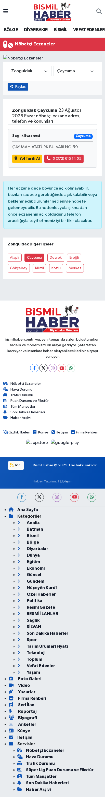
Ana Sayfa (27, 509)
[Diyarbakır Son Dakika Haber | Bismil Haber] (52, 11)
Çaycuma (34, 257)
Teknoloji (35, 653)
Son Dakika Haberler (47, 633)
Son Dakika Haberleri (27, 412)
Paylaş (20, 87)
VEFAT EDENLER (89, 30)
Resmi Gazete (40, 607)
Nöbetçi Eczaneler (25, 383)
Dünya (33, 555)
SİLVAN (33, 627)
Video (23, 685)
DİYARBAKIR (36, 30)
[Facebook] (34, 368)
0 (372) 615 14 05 (67, 158)
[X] (43, 368)
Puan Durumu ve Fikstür (29, 401)
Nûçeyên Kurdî (41, 588)
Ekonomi (35, 568)
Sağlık (33, 620)
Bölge (32, 542)
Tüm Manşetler (22, 406)
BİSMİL (60, 30)
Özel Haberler (41, 594)
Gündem (35, 581)
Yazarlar (26, 692)
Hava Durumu (21, 389)
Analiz (33, 522)
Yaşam (33, 672)
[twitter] (39, 497)
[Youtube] (62, 368)
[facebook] (21, 497)
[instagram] (56, 497)
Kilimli (39, 268)
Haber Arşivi (20, 418)
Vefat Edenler (40, 666)
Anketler (26, 724)
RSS (18, 465)
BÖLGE (11, 30)
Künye (43, 432)
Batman (34, 529)
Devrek (56, 257)
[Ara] (99, 11)
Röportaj (26, 711)
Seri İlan (25, 705)
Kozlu (56, 268)
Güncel (33, 574)
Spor (31, 640)
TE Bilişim (65, 481)
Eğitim (33, 561)
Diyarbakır (37, 548)
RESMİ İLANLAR (42, 614)
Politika (34, 601)
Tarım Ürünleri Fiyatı (47, 646)
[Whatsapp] (71, 368)
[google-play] (65, 444)
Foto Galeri (29, 679)
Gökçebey (18, 268)
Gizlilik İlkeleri (19, 432)
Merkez (75, 268)
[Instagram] (52, 368)
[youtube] (74, 497)
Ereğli (74, 257)
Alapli (14, 257)
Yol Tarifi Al (30, 158)
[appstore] (37, 444)
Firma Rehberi (87, 432)
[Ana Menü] (5, 11)
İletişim (62, 432)
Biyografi (27, 718)
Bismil (32, 535)
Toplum (34, 659)
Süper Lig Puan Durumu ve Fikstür (60, 770)
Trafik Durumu (21, 395)
